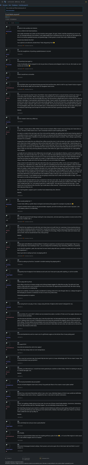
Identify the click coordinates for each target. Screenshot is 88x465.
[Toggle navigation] (2, 2)
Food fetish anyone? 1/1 (23, 5)
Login (23, 1)
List (8, 17)
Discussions (11, 1)
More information (10, 10)
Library (18, 1)
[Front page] (0, 5)
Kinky (10, 5)
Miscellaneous (15, 5)
